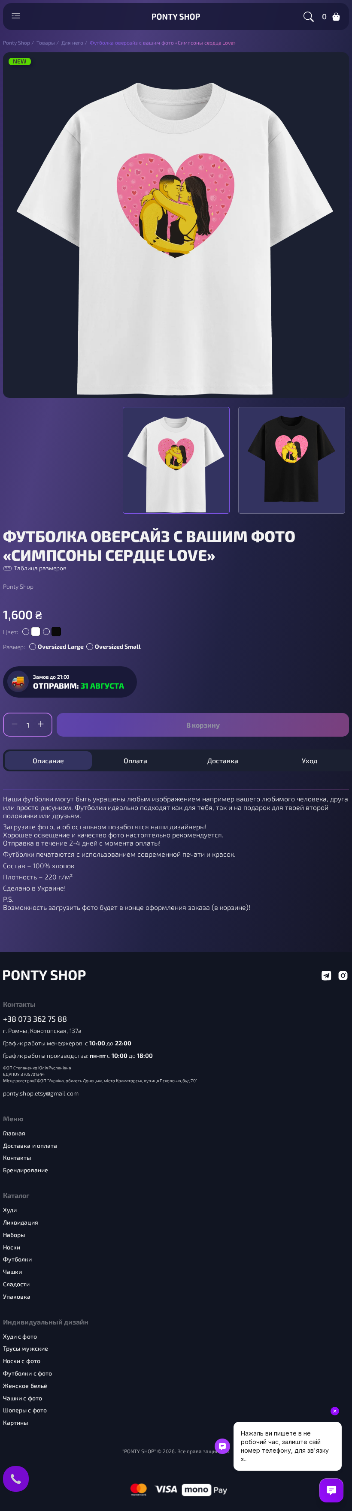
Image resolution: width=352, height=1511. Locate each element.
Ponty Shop (18, 586)
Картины (15, 1422)
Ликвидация (20, 1222)
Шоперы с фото (25, 1410)
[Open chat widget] (331, 1490)
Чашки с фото (22, 1398)
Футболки (17, 1259)
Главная (14, 1133)
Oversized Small (118, 646)
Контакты (17, 1157)
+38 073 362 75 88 (35, 1018)
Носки (11, 1247)
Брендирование (25, 1170)
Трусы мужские (25, 1348)
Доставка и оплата (30, 1145)
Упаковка (17, 1296)
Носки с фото (21, 1360)
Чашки (12, 1271)
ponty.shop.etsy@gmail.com (41, 1093)
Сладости (16, 1284)
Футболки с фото (27, 1373)
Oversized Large (61, 646)
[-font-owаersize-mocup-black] (291, 460)
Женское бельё (25, 1385)
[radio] (31, 631)
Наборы (14, 1234)
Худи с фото (20, 1336)
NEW (20, 61)
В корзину (203, 725)
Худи (10, 1210)
